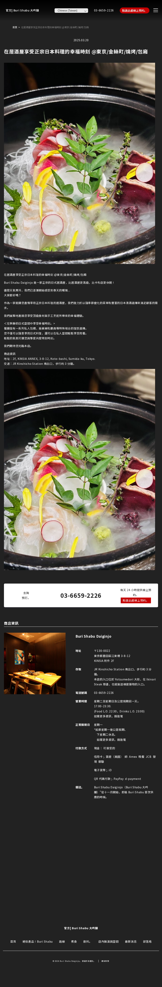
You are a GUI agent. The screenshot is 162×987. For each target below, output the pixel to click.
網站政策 (105, 961)
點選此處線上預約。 (134, 10)
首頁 (14, 27)
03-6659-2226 (104, 10)
